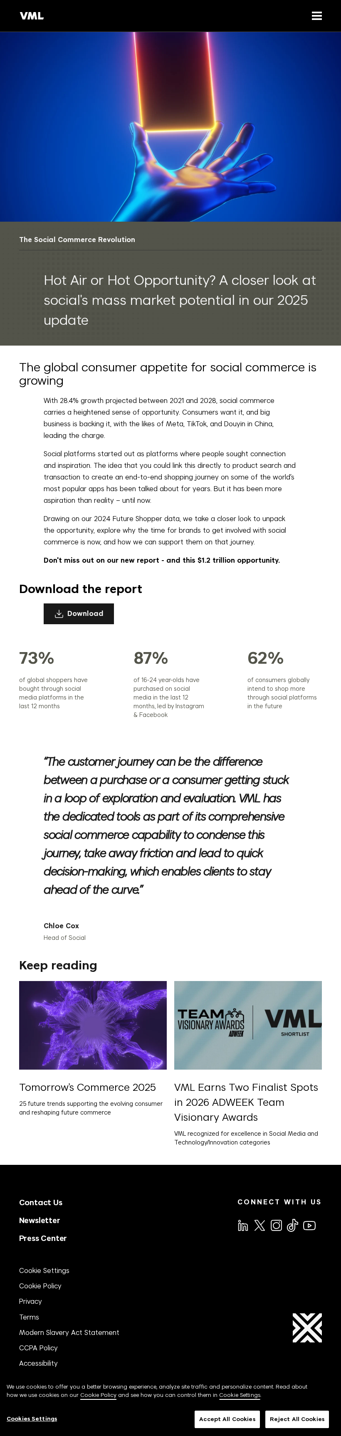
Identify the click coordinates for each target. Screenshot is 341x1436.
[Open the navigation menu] (315, 16)
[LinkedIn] (242, 1224)
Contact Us (40, 1202)
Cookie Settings (44, 1270)
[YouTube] (309, 1224)
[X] (259, 1224)
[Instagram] (275, 1224)
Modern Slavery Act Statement (69, 1332)
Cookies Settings (32, 1419)
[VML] (32, 16)
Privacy (30, 1301)
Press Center (43, 1238)
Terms (29, 1317)
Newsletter (39, 1220)
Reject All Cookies (297, 1419)
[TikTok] (292, 1225)
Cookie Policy (40, 1286)
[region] (170, 1405)
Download (85, 614)
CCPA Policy (38, 1348)
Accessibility (38, 1363)
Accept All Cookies (227, 1419)
